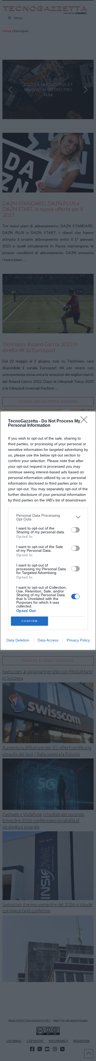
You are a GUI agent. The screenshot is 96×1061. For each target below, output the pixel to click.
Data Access (48, 640)
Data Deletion (17, 640)
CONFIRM (30, 621)
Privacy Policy (78, 640)
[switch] (75, 530)
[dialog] (48, 530)
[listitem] (48, 517)
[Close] (86, 421)
